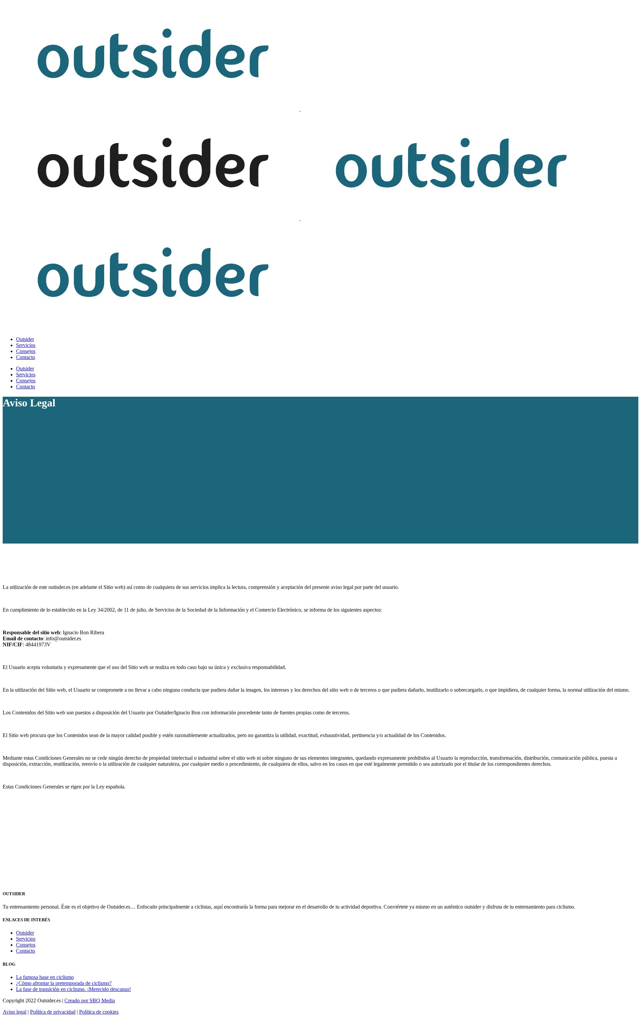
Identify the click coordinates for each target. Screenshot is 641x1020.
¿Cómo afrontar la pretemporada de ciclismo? (64, 983)
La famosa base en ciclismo (45, 977)
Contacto (25, 951)
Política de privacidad (52, 1012)
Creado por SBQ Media (89, 1000)
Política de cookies (99, 1012)
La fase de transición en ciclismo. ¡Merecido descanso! (73, 989)
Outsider (25, 933)
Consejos (25, 945)
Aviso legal (14, 1012)
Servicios (25, 939)
